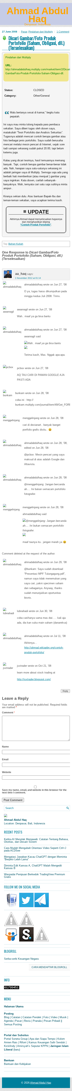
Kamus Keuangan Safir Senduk (47, 1042)
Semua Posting (13, 1024)
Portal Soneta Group (16, 1038)
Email (5, 759)
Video (54, 1017)
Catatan (15, 1017)
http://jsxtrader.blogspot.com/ (34, 679)
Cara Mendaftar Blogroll (49, 967)
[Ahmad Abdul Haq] (5, 816)
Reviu (27, 1020)
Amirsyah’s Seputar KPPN (32, 1045)
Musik (63, 1017)
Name (5, 746)
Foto (46, 1017)
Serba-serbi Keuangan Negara (21, 958)
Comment (8, 712)
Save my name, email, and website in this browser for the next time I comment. (34, 791)
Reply (65, 691)
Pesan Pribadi (52, 1020)
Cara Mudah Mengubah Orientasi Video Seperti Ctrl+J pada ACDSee (35, 849)
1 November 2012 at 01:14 (28, 278)
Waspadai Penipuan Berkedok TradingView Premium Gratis (34, 875)
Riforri (23, 1042)
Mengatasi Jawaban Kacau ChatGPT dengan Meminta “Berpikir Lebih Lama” (35, 858)
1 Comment (63, 31)
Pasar (24, 31)
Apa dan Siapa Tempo (42, 1038)
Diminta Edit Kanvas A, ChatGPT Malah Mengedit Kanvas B (33, 867)
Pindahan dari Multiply (40, 31)
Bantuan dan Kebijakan (17, 1063)
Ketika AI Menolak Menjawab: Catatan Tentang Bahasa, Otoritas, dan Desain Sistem (36, 840)
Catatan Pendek (32, 1017)
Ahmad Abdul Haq (37, 15)
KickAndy (9, 1045)
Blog (6, 1017)
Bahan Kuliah (15, 244)
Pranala (37, 1020)
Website (6, 772)
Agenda (8, 1020)
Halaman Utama (13, 1006)
